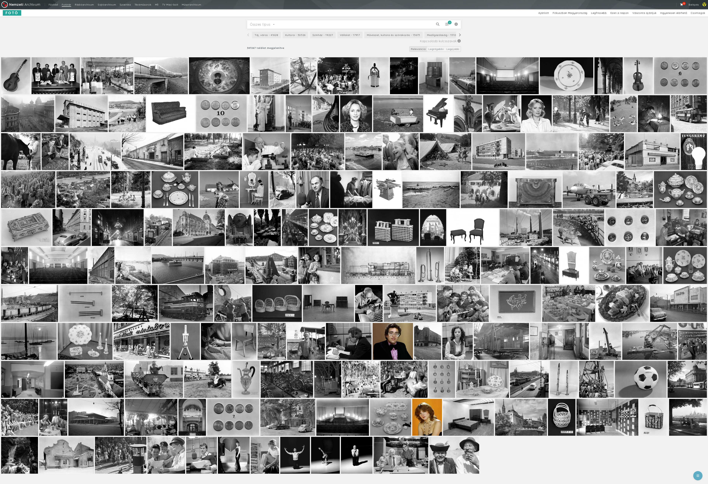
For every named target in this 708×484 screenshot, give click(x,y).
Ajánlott (543, 13)
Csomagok (698, 13)
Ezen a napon (619, 13)
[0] (681, 4)
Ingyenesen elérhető (673, 13)
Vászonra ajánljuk (644, 13)
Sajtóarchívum (107, 4)
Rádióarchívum (84, 4)
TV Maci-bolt (170, 4)
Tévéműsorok (143, 4)
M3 (157, 4)
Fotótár (66, 4)
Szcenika (125, 4)
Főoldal (53, 4)
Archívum (24, 4)
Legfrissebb (599, 13)
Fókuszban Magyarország (570, 13)
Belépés (694, 4)
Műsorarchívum (191, 4)
